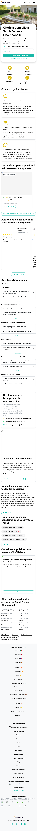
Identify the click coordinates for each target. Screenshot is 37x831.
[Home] (6, 2)
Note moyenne (27, 74)
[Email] (25, 824)
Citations (18, 735)
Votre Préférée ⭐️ (18, 679)
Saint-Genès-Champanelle (9, 639)
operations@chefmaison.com (19, 727)
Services (15, 635)
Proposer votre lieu (18, 777)
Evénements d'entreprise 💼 (18, 694)
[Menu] (34, 2)
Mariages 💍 (18, 715)
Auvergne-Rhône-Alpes (9, 637)
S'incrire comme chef (18, 758)
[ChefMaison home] (18, 817)
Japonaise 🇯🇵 (18, 654)
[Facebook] (16, 824)
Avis (18, 746)
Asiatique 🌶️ (18, 667)
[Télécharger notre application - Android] (23, 784)
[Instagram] (12, 824)
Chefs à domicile (18, 687)
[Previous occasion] (3, 575)
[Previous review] (3, 248)
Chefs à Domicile (26, 635)
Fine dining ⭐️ (19, 707)
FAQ (18, 762)
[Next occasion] (33, 575)
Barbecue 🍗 (18, 703)
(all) (25, 647)
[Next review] (33, 248)
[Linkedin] (21, 824)
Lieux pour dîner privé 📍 (18, 711)
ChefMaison (5, 635)
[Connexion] (29, 2)
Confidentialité (18, 773)
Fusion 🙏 (18, 675)
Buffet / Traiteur (18, 690)
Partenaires (18, 750)
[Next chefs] (33, 190)
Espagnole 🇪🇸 (18, 662)
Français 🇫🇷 (18, 658)
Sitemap (18, 765)
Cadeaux (18, 739)
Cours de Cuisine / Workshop (18, 698)
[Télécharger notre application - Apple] (13, 784)
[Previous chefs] (3, 190)
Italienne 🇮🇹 (18, 650)
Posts (18, 742)
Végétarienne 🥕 (18, 671)
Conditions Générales (18, 769)
